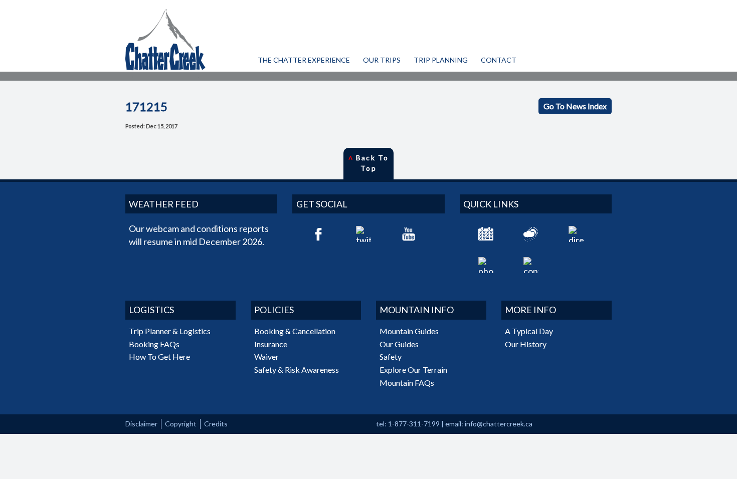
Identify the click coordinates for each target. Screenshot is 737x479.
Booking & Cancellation (294, 331)
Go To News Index (575, 106)
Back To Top (368, 162)
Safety (391, 356)
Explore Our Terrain (413, 369)
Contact (498, 60)
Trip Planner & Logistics (170, 331)
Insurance (270, 344)
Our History (525, 344)
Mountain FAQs (407, 382)
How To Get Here (159, 356)
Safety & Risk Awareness (296, 369)
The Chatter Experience (304, 60)
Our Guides (399, 344)
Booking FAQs (154, 344)
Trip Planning (441, 60)
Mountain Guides (409, 331)
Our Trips (382, 60)
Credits (216, 423)
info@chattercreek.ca (498, 423)
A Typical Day (529, 331)
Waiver (266, 356)
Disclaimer (141, 423)
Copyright (181, 423)
